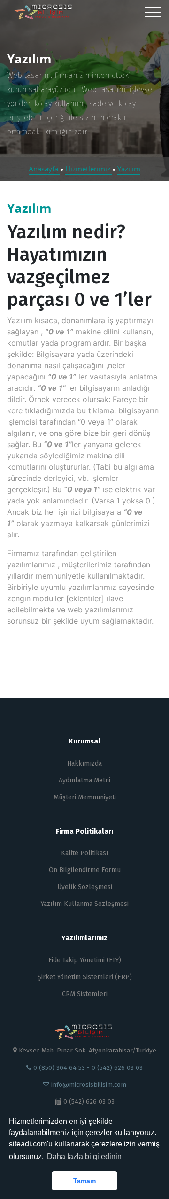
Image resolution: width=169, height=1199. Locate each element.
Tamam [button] (84, 1180)
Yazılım (128, 168)
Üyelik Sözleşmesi (84, 887)
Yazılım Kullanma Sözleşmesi (85, 904)
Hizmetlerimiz (88, 168)
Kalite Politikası (84, 853)
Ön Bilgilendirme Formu (85, 870)
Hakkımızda (84, 763)
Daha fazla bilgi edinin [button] (84, 1156)
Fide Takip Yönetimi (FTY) (84, 960)
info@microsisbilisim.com (87, 1085)
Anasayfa (44, 168)
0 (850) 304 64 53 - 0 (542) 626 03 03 (87, 1068)
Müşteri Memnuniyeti (85, 797)
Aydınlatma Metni (84, 780)
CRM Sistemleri (85, 994)
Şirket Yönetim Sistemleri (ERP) (85, 977)
